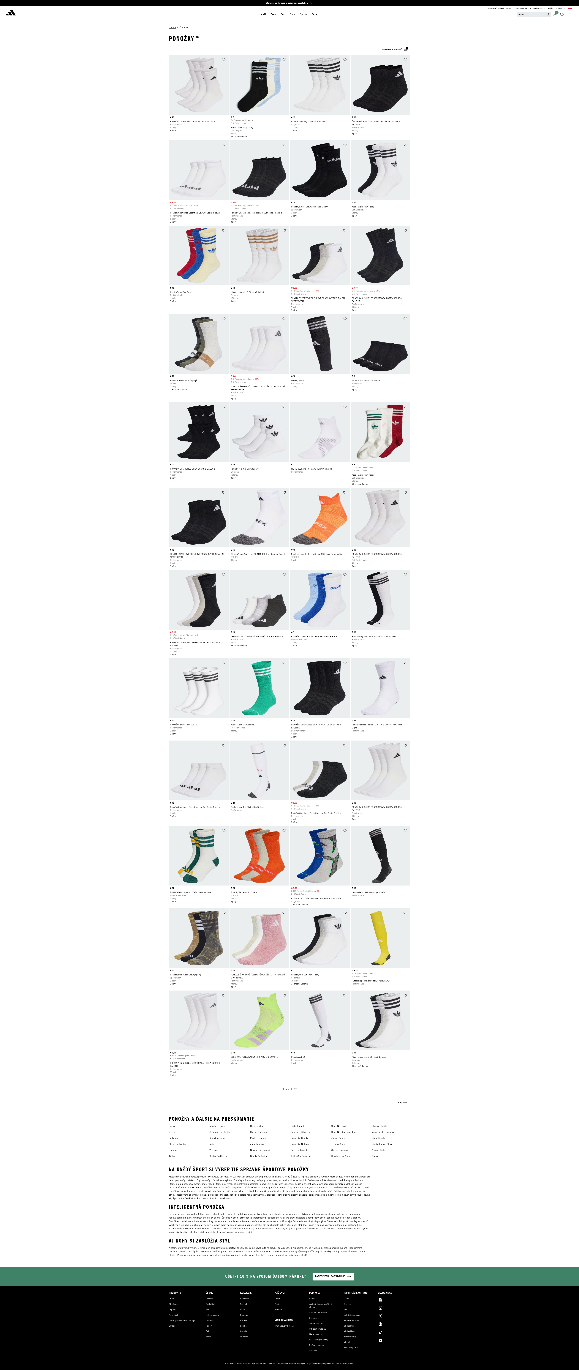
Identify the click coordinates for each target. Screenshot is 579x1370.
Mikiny (212, 1144)
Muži (263, 14)
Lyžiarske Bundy (299, 1138)
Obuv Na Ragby (339, 1126)
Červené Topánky (300, 1150)
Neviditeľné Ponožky (260, 1150)
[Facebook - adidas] (394, 1300)
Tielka (172, 1156)
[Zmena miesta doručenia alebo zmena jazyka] (570, 8)
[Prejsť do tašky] (569, 14)
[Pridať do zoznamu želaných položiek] (223, 60)
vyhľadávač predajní (496, 8)
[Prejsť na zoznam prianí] (562, 14)
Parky (172, 1126)
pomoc (509, 8)
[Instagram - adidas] (394, 1308)
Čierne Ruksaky (339, 1150)
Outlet (315, 14)
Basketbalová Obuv (382, 1144)
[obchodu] (11, 13)
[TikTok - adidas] (394, 1333)
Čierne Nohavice (258, 1132)
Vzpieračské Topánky (383, 1132)
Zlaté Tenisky (257, 1144)
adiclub (551, 8)
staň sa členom (539, 8)
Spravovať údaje (259, 1364)
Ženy (273, 14)
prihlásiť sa (560, 8)
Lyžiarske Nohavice (301, 1144)
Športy (303, 14)
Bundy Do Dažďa (258, 1156)
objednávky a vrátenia (522, 8)
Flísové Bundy (379, 1126)
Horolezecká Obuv (340, 1156)
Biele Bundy (378, 1138)
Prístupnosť (348, 1364)
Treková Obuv (338, 1144)
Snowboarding (217, 1138)
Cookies (271, 1364)
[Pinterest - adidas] (394, 1325)
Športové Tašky (217, 1126)
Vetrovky (213, 1150)
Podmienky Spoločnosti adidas (327, 1364)
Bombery (174, 1150)
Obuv (292, 14)
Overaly (173, 1132)
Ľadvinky (173, 1138)
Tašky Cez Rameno (300, 1156)
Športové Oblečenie (301, 1132)
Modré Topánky (258, 1138)
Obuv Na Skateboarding (343, 1132)
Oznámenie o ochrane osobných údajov (294, 1364)
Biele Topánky (298, 1126)
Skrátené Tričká (177, 1144)
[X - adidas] (394, 1316)
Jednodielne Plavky (219, 1132)
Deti (283, 14)
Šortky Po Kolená (218, 1156)
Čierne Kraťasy (380, 1150)
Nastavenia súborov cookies (237, 1364)
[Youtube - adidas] (394, 1341)
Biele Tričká (256, 1126)
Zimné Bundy (338, 1138)
